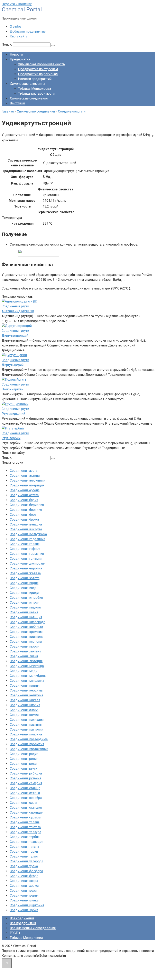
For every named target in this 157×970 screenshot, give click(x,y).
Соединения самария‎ (26, 783)
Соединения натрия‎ (24, 685)
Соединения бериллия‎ (27, 505)
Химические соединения (29, 98)
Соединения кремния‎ (26, 632)
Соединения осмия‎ (24, 715)
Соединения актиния (25, 475)
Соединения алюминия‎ (27, 480)
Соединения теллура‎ (25, 832)
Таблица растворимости (36, 93)
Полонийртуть (12, 389)
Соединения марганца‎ (27, 666)
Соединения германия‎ (27, 554)
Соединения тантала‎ (25, 827)
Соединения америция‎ (27, 485)
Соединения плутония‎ (26, 729)
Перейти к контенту (17, 4)
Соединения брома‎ (24, 519)
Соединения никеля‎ (25, 700)
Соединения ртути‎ (23, 768)
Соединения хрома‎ (24, 886)
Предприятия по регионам (38, 74)
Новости (16, 54)
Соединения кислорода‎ (27, 622)
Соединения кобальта (26, 627)
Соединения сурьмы (25, 817)
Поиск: (7, 44)
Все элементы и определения (33, 928)
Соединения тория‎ (24, 851)
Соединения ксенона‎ (26, 641)
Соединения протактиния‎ (29, 749)
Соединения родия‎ (24, 764)
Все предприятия (23, 923)
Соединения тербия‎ (24, 837)
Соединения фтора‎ (24, 876)
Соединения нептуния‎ (26, 695)
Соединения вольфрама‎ (28, 534)
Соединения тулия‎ (24, 856)
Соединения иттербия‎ (26, 598)
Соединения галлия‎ (24, 544)
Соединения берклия (26, 510)
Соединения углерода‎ (26, 861)
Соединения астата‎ (24, 495)
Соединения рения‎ (24, 759)
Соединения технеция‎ (26, 842)
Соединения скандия (26, 807)
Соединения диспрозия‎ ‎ (28, 563)
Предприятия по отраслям (38, 69)
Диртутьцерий (13, 365)
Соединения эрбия (24, 910)
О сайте (15, 26)
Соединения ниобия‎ (25, 705)
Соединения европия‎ (26, 568)
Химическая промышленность (41, 64)
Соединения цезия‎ (24, 890)
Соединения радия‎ (24, 754)
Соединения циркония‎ (27, 905)
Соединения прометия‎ (27, 744)
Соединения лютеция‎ (26, 661)
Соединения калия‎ (24, 612)
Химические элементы (27, 84)
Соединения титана (24, 847)
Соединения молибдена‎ (28, 676)
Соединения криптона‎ (26, 637)
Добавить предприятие (28, 31)
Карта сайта (18, 36)
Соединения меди (23, 671)
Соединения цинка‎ (24, 900)
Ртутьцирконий (13, 414)
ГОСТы (15, 933)
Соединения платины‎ (26, 724)
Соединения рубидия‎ (26, 773)
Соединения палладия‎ (27, 720)
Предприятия (20, 59)
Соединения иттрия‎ (24, 602)
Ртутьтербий (11, 438)
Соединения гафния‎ (25, 549)
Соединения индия (24, 583)
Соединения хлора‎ (24, 881)
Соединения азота (23, 471)
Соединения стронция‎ (26, 812)
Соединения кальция (26, 617)
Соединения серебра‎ (26, 798)
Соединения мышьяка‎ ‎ (27, 681)
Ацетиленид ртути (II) (18, 311)
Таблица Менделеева (34, 89)
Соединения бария (24, 500)
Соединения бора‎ (23, 515)
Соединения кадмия (25, 607)
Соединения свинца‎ (25, 788)
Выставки (17, 103)
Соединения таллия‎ (24, 822)
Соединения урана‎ (24, 866)
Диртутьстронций (15, 336)
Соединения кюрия (24, 646)
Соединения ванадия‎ (26, 524)
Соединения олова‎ (24, 710)
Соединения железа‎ (25, 573)
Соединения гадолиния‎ (27, 539)
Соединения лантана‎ (25, 651)
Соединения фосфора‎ (26, 871)
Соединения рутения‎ (25, 778)
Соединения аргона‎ (24, 490)
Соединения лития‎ (24, 656)
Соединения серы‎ (23, 803)
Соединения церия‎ (24, 895)
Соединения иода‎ (23, 588)
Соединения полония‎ (26, 734)
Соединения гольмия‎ (26, 558)
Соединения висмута (26, 529)
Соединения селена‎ (25, 793)
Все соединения (22, 918)
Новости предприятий (35, 79)
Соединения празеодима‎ (29, 739)
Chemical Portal (22, 9)
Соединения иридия (25, 593)
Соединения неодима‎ (26, 690)
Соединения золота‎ (24, 578)
